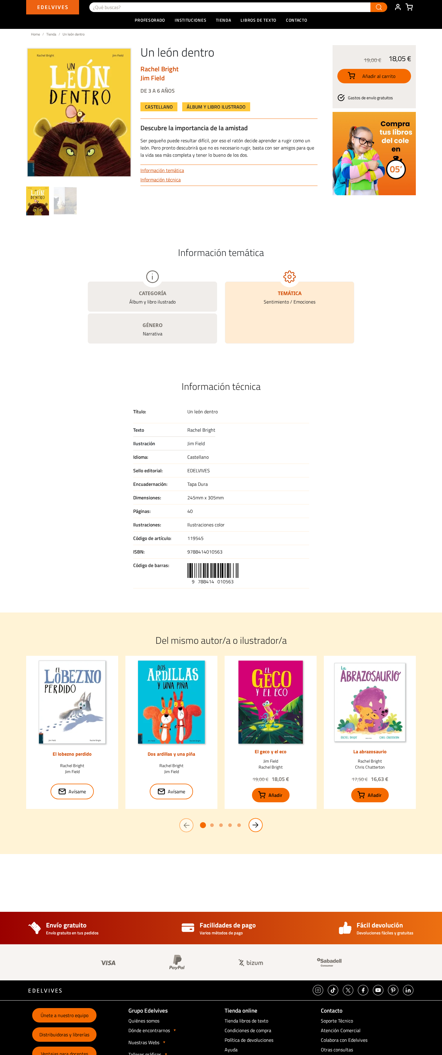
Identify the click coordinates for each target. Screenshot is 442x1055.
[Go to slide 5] (239, 825)
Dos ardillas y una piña (171, 753)
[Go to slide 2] (212, 825)
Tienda (51, 34)
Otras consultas (337, 1049)
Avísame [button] (77, 791)
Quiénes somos (143, 1020)
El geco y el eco (271, 751)
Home (35, 34)
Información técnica (160, 179)
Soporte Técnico (337, 1020)
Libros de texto (258, 20)
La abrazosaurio (370, 751)
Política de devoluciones (249, 1040)
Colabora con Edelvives (344, 1040)
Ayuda (231, 1049)
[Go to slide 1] (203, 825)
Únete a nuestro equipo (64, 1015)
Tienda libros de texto (246, 1020)
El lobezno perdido (72, 753)
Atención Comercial (341, 1030)
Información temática (162, 170)
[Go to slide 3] (221, 825)
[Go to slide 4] (230, 825)
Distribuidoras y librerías (64, 1034)
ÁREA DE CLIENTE (397, 7)
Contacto (296, 20)
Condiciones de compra (248, 1030)
